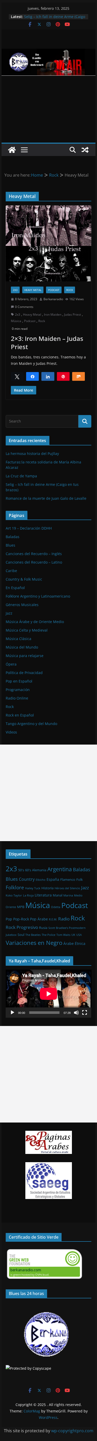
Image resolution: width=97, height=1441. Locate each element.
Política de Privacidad (24, 672)
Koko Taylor (14, 895)
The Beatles (33, 935)
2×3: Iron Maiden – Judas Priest (47, 342)
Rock (69, 290)
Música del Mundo (22, 647)
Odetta (55, 907)
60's (28, 870)
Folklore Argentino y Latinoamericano (38, 596)
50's (21, 870)
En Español (15, 587)
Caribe (11, 570)
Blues (10, 545)
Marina (68, 895)
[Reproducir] (12, 1012)
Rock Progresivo (22, 927)
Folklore (15, 887)
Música (16, 321)
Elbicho (41, 880)
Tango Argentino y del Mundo (31, 723)
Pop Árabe (39, 919)
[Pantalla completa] (84, 1012)
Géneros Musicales (22, 604)
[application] (49, 994)
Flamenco (67, 879)
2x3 (15, 290)
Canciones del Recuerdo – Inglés (34, 553)
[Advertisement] (48, 109)
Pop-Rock (21, 919)
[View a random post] (85, 150)
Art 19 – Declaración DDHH (29, 528)
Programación (18, 689)
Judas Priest (72, 314)
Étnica (80, 943)
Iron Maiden (52, 314)
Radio (64, 919)
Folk (79, 879)
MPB (20, 906)
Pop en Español (19, 681)
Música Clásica (18, 638)
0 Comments (24, 307)
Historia (47, 888)
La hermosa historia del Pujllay (32, 453)
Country (27, 879)
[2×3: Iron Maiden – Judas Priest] (49, 243)
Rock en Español (20, 715)
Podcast (53, 290)
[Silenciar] (76, 1012)
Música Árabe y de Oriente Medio (35, 621)
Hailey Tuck (32, 888)
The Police (48, 935)
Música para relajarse (24, 655)
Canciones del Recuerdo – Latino (34, 562)
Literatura (43, 895)
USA (79, 935)
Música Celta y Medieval (27, 630)
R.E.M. (53, 919)
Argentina (59, 869)
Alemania (39, 870)
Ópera (11, 664)
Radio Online (17, 698)
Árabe (68, 943)
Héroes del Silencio (67, 888)
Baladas (12, 536)
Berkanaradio (53, 299)
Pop (9, 919)
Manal (57, 895)
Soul (21, 934)
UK (73, 935)
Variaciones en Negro (34, 942)
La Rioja (28, 895)
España (53, 879)
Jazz (9, 613)
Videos (11, 732)
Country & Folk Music (24, 579)
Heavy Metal (32, 290)
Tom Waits (63, 935)
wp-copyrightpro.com (72, 1431)
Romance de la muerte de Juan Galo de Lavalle (46, 498)
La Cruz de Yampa (21, 475)
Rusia (43, 927)
